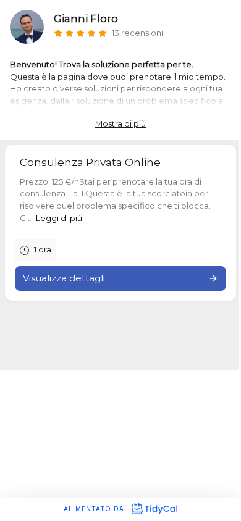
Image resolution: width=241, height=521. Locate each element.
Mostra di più (120, 123)
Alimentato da (95, 508)
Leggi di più (59, 218)
